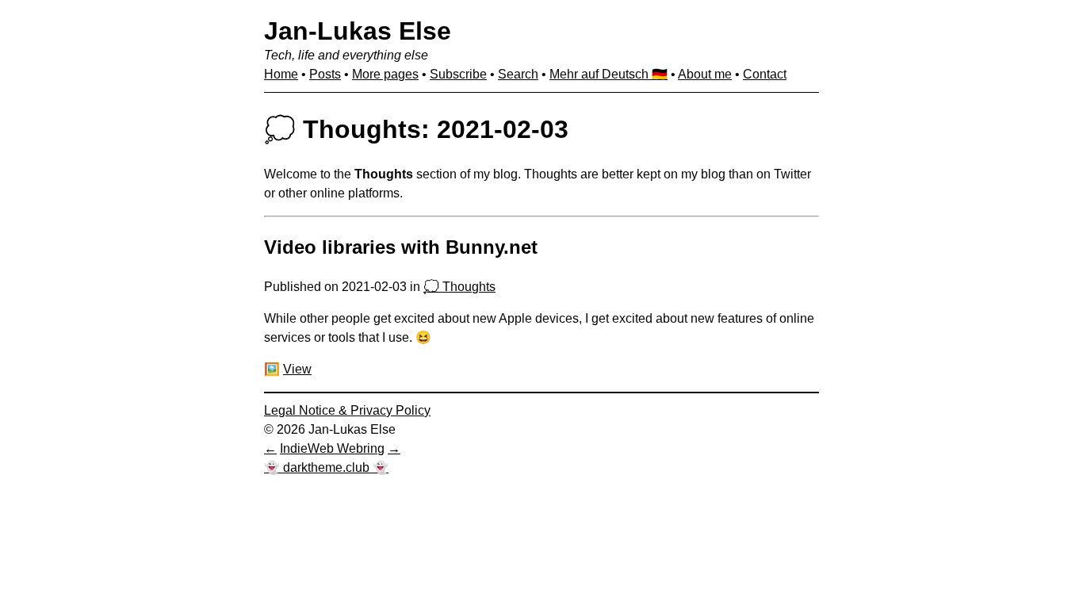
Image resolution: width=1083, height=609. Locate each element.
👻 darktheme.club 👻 (326, 467)
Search (518, 74)
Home (281, 74)
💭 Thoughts (459, 286)
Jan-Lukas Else (357, 31)
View (297, 369)
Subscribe (458, 74)
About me (705, 74)
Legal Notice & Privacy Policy (347, 410)
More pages (385, 74)
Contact (764, 74)
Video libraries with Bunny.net (401, 247)
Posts (325, 74)
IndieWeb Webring (332, 448)
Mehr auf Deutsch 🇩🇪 (608, 74)
